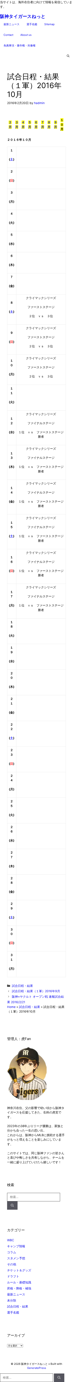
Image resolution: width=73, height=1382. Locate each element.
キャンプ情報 (16, 1246)
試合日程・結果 (22, 986)
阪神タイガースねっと (23, 16)
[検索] (12, 1205)
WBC (10, 1240)
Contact (8, 35)
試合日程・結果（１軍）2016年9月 (36, 991)
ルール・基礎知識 (19, 1282)
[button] (68, 56)
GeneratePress (36, 1368)
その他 (11, 1264)
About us (26, 35)
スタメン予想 (16, 1258)
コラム (11, 1252)
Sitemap (49, 24)
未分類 (11, 1300)
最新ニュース (11, 24)
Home (11, 1007)
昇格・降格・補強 (19, 1288)
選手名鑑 (32, 24)
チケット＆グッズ (19, 1270)
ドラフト (13, 1276)
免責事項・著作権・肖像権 (19, 45)
